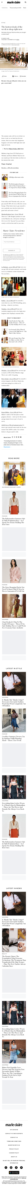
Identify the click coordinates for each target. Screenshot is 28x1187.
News (18, 39)
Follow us (16, 76)
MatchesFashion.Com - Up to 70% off (12, 214)
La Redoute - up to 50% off (9, 267)
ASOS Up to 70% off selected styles (11, 425)
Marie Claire (6, 38)
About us (14, 1156)
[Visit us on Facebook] (16, 1167)
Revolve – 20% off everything (10, 168)
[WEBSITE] (19, 437)
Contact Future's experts (14, 1133)
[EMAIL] (21, 437)
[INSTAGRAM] (16, 437)
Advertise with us (14, 1145)
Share (5, 76)
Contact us (14, 1137)
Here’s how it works (15, 44)
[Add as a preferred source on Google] (14, 1172)
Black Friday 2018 (14, 149)
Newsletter (24, 76)
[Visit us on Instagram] (11, 1167)
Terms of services (19, 254)
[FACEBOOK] (12, 437)
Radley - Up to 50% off (8, 300)
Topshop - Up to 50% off (8, 309)
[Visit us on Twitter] (6, 1167)
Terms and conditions (14, 1141)
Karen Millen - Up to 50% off (9, 412)
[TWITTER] (14, 437)
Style (3, 22)
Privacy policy (14, 1149)
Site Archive (14, 1129)
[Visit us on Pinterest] (21, 1167)
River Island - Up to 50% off (9, 379)
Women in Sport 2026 (15, 8)
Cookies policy (14, 1152)
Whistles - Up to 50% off (8, 370)
